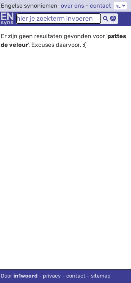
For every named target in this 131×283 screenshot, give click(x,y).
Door (19, 276)
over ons (72, 5)
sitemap (101, 276)
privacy (52, 276)
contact (100, 5)
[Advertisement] (65, 135)
